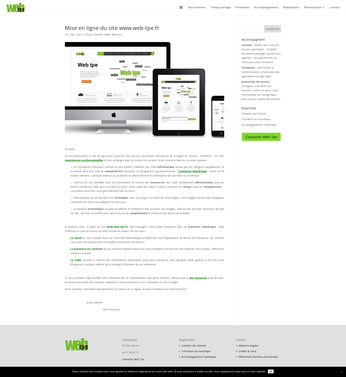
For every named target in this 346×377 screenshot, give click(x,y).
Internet (98, 34)
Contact (335, 7)
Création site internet (253, 113)
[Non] (341, 372)
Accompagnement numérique (258, 124)
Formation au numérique (255, 119)
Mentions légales (248, 345)
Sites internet (197, 7)
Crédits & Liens (247, 351)
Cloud (88, 34)
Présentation (312, 7)
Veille (107, 34)
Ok (270, 371)
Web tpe (116, 34)
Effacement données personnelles (258, 356)
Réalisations (291, 7)
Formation (242, 7)
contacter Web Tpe (133, 359)
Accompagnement (266, 7)
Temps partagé (220, 7)
